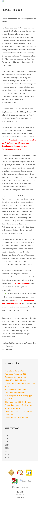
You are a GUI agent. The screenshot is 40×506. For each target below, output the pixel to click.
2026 (7, 436)
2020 (7, 454)
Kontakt (20, 492)
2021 (7, 451)
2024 (7, 442)
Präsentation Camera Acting (15, 371)
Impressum (20, 495)
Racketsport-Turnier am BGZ (15, 374)
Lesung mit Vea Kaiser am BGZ (16, 417)
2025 (7, 439)
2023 (7, 445)
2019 (7, 457)
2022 (7, 448)
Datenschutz (20, 498)
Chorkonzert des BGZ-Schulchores (18, 402)
